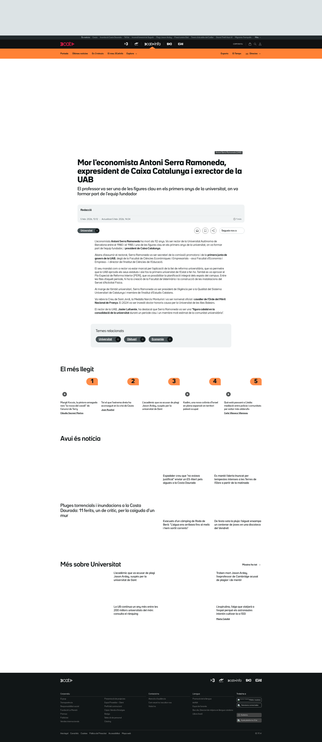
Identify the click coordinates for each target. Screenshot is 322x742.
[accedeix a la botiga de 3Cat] (250, 44)
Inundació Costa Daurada (111, 37)
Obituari (132, 339)
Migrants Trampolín (243, 37)
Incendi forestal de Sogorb (143, 37)
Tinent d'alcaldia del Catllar (202, 37)
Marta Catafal (223, 619)
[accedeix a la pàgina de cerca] (255, 44)
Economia (158, 339)
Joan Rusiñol (107, 410)
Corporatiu (238, 44)
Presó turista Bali (181, 37)
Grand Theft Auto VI (224, 37)
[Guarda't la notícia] (205, 231)
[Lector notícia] (197, 231)
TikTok (126, 37)
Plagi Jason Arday (164, 37)
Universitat (86, 230)
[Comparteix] (213, 231)
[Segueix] (97, 231)
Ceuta (94, 37)
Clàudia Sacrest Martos (71, 413)
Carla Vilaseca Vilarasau (236, 413)
